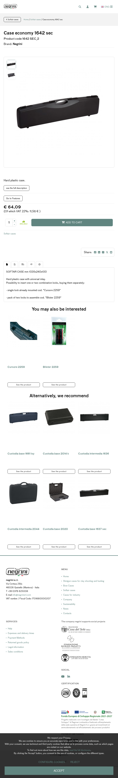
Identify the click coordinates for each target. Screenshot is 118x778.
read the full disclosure (79, 750)
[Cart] (97, 7)
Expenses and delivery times (21, 633)
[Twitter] (107, 252)
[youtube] (62, 676)
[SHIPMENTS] (23, 264)
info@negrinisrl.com (21, 595)
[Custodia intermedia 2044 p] (24, 493)
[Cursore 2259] (24, 331)
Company (67, 599)
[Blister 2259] (59, 331)
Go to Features (13, 198)
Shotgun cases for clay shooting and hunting (83, 581)
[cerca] (81, 7)
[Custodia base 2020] (59, 493)
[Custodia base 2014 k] (59, 417)
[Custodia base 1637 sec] (94, 493)
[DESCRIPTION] (7, 264)
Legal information (16, 647)
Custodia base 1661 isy (21, 453)
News (66, 608)
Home (26, 19)
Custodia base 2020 (55, 529)
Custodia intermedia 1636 (93, 453)
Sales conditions (15, 651)
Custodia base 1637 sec (92, 529)
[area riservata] (89, 7)
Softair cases (12, 19)
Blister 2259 (50, 367)
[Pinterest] (103, 252)
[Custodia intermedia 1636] (94, 417)
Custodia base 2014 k (56, 453)
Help (10, 628)
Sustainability (69, 604)
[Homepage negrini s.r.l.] (10, 6)
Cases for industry (71, 595)
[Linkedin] (99, 252)
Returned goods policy (18, 642)
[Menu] (111, 6)
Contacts (67, 613)
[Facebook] (95, 252)
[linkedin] (68, 676)
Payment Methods (16, 638)
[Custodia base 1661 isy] (24, 417)
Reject (75, 762)
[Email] (111, 252)
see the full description (16, 188)
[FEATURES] (14, 264)
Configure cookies (51, 762)
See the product (23, 385)
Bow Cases (68, 585)
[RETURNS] (31, 264)
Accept (59, 770)
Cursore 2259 (16, 367)
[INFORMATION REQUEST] (39, 264)
